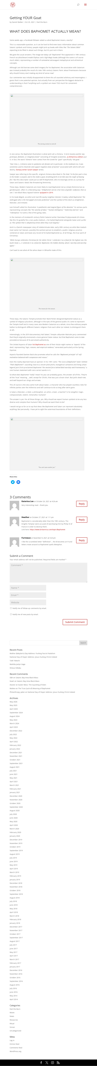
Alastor (12, 685)
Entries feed (14, 1044)
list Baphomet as (39, 344)
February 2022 (15, 745)
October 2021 (15, 760)
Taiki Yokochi (15, 660)
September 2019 (16, 850)
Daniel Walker (17, 22)
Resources (14, 1020)
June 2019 (14, 861)
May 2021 (13, 778)
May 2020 (13, 821)
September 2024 (16, 712)
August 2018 (15, 898)
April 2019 (14, 869)
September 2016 (16, 981)
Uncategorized (15, 1031)
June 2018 (14, 905)
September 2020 (16, 807)
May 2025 (13, 705)
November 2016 (16, 974)
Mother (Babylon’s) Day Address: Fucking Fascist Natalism (32, 653)
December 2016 (16, 970)
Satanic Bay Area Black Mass (27, 677)
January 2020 (15, 836)
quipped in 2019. (46, 192)
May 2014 (13, 996)
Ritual (12, 1023)
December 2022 (16, 731)
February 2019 (15, 876)
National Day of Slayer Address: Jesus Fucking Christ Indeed (33, 657)
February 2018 (15, 919)
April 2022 (14, 741)
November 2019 (16, 843)
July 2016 (13, 988)
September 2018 (16, 894)
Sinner (12, 1027)
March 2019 (14, 872)
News (12, 1016)
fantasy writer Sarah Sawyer (27, 170)
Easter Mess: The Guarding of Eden (32, 685)
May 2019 (13, 865)
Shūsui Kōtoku (15, 668)
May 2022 (13, 738)
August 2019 (15, 854)
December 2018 (16, 883)
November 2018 (16, 887)
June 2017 (14, 948)
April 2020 (14, 825)
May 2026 (13, 702)
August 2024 (15, 716)
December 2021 (16, 752)
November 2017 (16, 930)
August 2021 (15, 767)
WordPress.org (15, 1051)
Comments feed (16, 1048)
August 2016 (15, 985)
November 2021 (16, 756)
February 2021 (15, 789)
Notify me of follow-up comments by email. (30, 608)
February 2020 (15, 832)
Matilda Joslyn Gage (17, 664)
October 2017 (15, 934)
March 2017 (14, 959)
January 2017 (15, 967)
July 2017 (13, 945)
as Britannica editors (75, 157)
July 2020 (13, 814)
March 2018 (14, 916)
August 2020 (15, 810)
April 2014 (14, 999)
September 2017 (16, 937)
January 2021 (15, 792)
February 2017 (15, 963)
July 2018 (13, 901)
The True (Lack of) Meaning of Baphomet (34, 688)
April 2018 (14, 912)
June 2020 (14, 818)
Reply (82, 503)
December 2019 (16, 840)
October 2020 (15, 803)
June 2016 (14, 992)
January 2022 (15, 749)
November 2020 (16, 800)
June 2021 (14, 774)
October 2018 (15, 890)
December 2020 (16, 796)
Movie (12, 1012)
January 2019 (15, 879)
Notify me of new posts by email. (25, 614)
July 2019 (13, 858)
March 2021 (14, 785)
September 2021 (16, 763)
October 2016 (15, 977)
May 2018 (13, 908)
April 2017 (14, 956)
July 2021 (13, 771)
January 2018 (15, 923)
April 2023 (14, 727)
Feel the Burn (42, 22)
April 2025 (14, 709)
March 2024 (14, 723)
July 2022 (13, 734)
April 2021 (14, 781)
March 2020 (14, 829)
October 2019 (15, 847)
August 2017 (15, 941)
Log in (12, 1040)
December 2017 (16, 927)
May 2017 (13, 952)
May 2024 (13, 720)
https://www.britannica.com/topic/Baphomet (47, 529)
